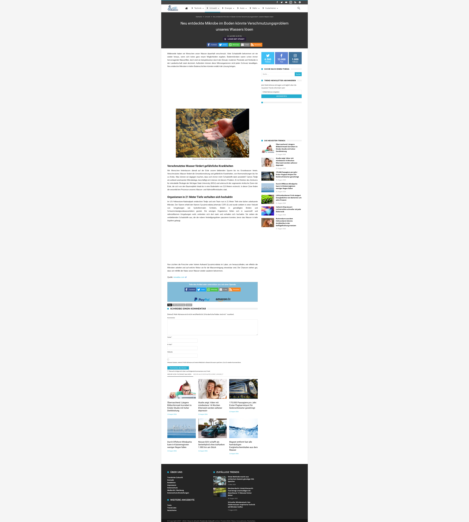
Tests (169, 505)
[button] (212, 45)
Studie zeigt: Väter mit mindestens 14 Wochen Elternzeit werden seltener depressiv (210, 406)
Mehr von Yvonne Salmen (179, 374)
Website (170, 352)
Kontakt (170, 480)
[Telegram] (300, 2)
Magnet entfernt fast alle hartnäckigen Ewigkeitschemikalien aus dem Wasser (243, 446)
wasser (188, 305)
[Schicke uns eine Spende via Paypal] (201, 299)
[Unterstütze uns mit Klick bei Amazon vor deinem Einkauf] (223, 299)
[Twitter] (282, 2)
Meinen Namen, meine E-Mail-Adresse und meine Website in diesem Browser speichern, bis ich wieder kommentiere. (204, 362)
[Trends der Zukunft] (172, 8)
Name (169, 337)
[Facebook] (277, 2)
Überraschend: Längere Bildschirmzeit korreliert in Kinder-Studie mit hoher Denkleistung (179, 406)
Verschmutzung (178, 305)
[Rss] (295, 2)
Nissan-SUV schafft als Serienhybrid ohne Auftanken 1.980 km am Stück (211, 444)
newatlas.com (179, 277)
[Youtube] (286, 2)
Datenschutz (172, 488)
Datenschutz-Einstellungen (178, 493)
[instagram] (291, 2)
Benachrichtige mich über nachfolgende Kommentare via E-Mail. (189, 371)
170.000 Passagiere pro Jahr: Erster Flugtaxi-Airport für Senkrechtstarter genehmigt (243, 405)
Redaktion (171, 482)
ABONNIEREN (281, 96)
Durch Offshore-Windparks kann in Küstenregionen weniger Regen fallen (179, 444)
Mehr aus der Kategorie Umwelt (208, 374)
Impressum (171, 485)
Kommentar (171, 318)
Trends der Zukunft (175, 477)
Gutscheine (171, 510)
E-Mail (169, 344)
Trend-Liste (171, 508)
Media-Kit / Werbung (175, 490)
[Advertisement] (212, 88)
